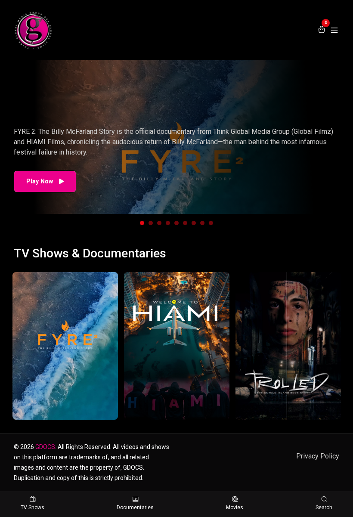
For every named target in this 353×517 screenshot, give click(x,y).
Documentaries (135, 508)
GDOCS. (45, 446)
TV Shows (32, 508)
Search (324, 508)
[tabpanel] (176, 137)
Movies (234, 508)
